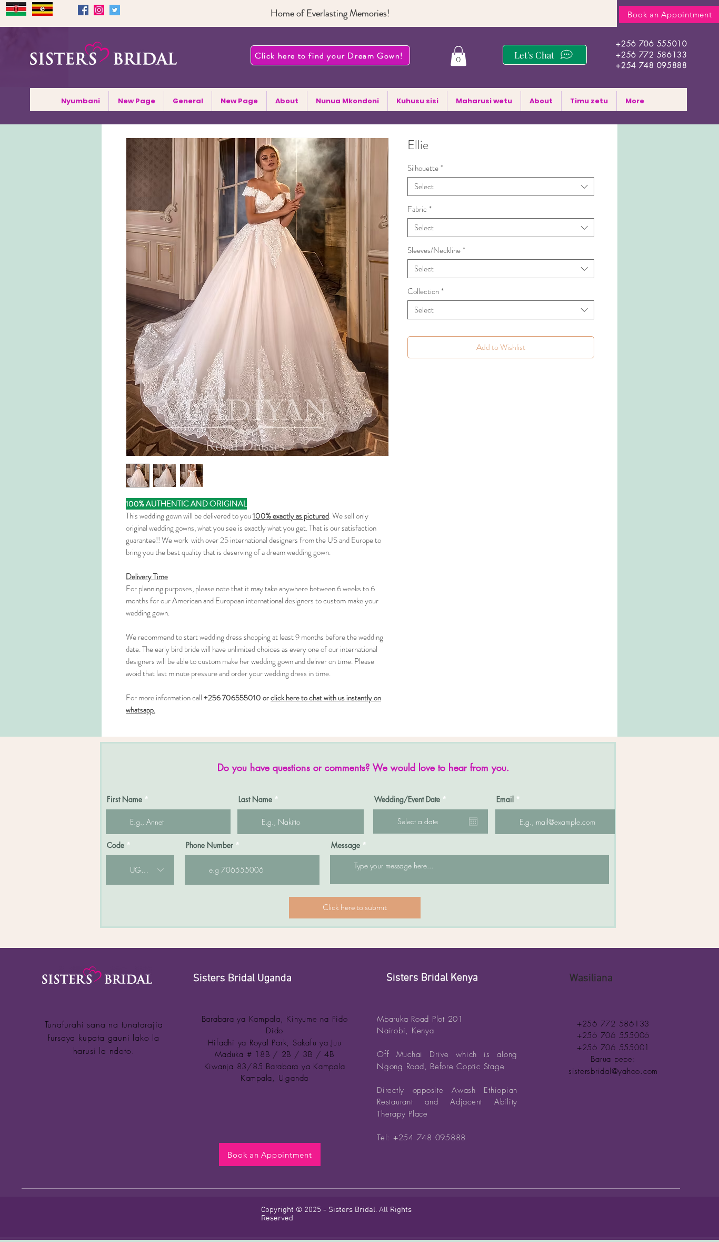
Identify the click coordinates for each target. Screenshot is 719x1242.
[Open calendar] (473, 821)
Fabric (419, 209)
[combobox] (500, 186)
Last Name (255, 799)
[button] (458, 56)
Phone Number (209, 845)
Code (115, 845)
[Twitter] (114, 10)
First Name (124, 799)
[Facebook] (83, 10)
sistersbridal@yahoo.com (613, 1071)
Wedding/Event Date (412, 799)
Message (345, 845)
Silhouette (425, 168)
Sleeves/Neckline (436, 250)
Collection (425, 291)
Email (505, 799)
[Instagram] (99, 10)
